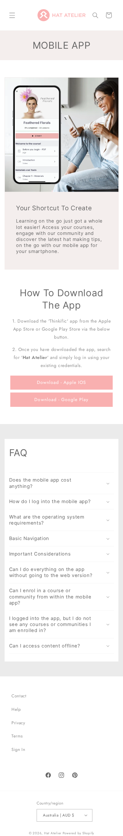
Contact (18, 696)
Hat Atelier (52, 833)
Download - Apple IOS (61, 382)
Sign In (18, 749)
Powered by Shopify (78, 833)
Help (16, 709)
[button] (12, 15)
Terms (17, 736)
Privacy (18, 723)
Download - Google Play (61, 399)
